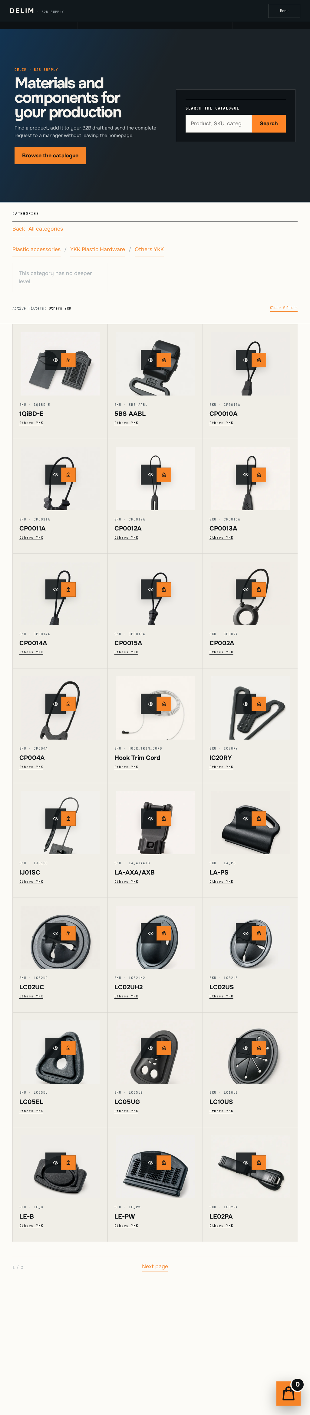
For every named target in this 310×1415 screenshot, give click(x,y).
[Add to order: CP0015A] (164, 589)
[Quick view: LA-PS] (250, 818)
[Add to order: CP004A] (68, 704)
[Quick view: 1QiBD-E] (60, 360)
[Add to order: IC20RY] (259, 704)
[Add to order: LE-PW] (164, 1162)
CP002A (221, 643)
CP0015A (128, 643)
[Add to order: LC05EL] (68, 1048)
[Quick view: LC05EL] (60, 1048)
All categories (45, 228)
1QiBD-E (31, 414)
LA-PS (219, 872)
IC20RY (220, 758)
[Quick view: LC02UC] (60, 933)
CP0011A (32, 528)
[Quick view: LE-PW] (155, 1162)
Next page (155, 1266)
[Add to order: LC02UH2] (164, 933)
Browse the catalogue (50, 155)
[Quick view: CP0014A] (60, 589)
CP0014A (33, 643)
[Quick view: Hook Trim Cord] (155, 704)
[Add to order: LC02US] (259, 933)
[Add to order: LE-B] (68, 1162)
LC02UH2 (128, 987)
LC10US (221, 1102)
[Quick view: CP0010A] (250, 360)
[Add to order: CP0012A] (164, 475)
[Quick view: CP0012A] (155, 474)
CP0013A (223, 528)
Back (18, 228)
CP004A (32, 758)
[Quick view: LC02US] (250, 933)
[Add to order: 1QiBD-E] (68, 360)
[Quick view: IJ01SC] (60, 818)
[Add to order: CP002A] (259, 589)
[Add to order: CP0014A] (68, 589)
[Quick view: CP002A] (250, 589)
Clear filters (284, 307)
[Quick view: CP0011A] (60, 474)
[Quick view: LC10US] (250, 1048)
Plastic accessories (36, 249)
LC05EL (31, 1102)
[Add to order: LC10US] (259, 1048)
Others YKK (149, 249)
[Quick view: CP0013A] (250, 474)
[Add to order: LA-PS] (259, 818)
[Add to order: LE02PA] (259, 1162)
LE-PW (124, 1216)
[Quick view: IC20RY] (250, 704)
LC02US (221, 987)
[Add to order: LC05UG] (164, 1048)
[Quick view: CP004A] (60, 704)
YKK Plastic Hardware (97, 249)
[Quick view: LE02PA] (250, 1162)
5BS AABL (130, 414)
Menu (284, 10)
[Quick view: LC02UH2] (155, 933)
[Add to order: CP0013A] (259, 475)
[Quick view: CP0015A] (155, 589)
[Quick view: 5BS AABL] (155, 360)
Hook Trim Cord (137, 758)
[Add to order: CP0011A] (68, 475)
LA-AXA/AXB (134, 872)
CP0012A (128, 528)
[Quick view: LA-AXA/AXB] (155, 818)
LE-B (26, 1216)
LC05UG (127, 1102)
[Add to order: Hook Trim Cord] (164, 704)
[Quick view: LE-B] (60, 1162)
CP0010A (223, 414)
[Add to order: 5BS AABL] (164, 360)
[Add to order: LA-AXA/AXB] (164, 818)
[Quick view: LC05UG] (155, 1048)
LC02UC (31, 987)
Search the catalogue (212, 108)
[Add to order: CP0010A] (259, 360)
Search (269, 123)
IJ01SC (29, 872)
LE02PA (221, 1216)
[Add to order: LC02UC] (68, 933)
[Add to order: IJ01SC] (68, 818)
